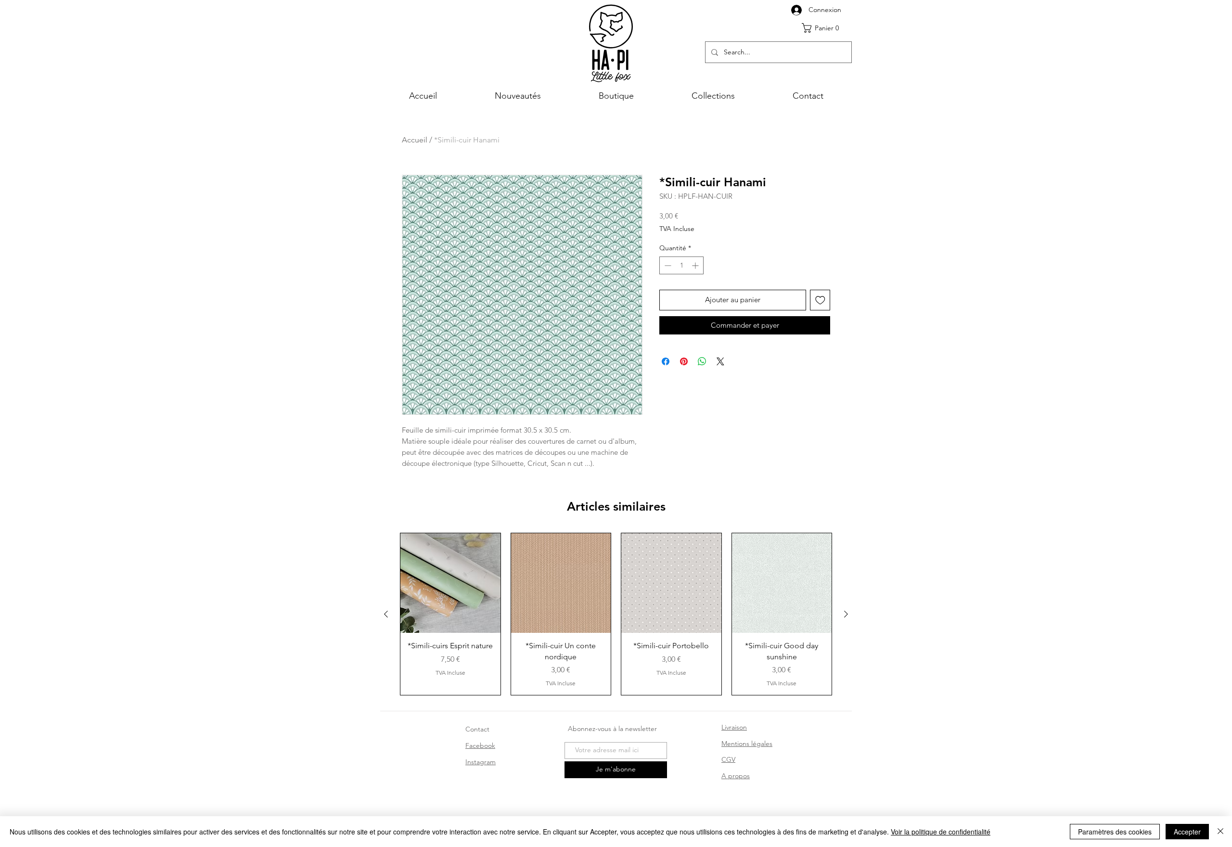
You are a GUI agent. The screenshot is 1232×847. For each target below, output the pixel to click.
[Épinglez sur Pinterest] (684, 361)
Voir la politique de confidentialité (940, 831)
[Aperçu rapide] (450, 583)
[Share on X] (720, 361)
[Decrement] (667, 265)
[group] (616, 614)
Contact (477, 729)
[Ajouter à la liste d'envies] (820, 300)
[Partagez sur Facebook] (665, 361)
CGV (728, 759)
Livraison (734, 727)
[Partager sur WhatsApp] (702, 361)
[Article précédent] (386, 614)
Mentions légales (746, 743)
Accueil (414, 139)
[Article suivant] (846, 614)
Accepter (1187, 831)
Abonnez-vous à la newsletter (612, 728)
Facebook (480, 745)
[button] (824, 28)
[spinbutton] (681, 265)
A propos (735, 775)
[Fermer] (1220, 831)
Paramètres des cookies (1115, 831)
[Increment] (696, 265)
